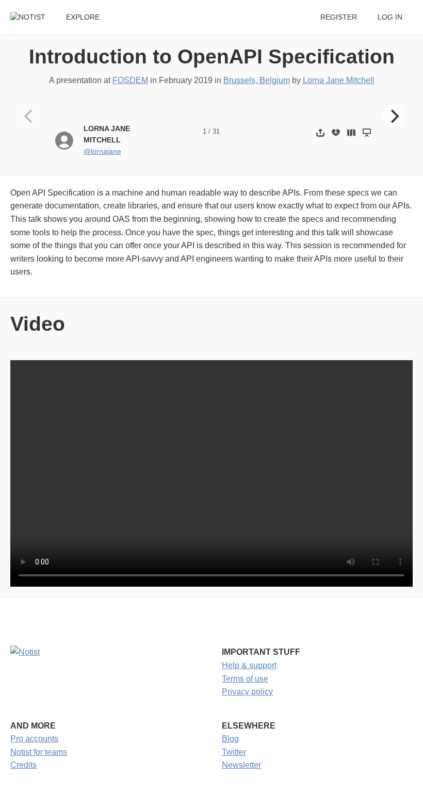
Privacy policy (247, 691)
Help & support (249, 665)
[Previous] (29, 116)
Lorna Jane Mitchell (339, 80)
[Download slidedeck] (336, 132)
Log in (390, 17)
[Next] (393, 116)
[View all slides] (351, 132)
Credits (23, 765)
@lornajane (102, 151)
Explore (83, 17)
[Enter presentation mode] (367, 132)
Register (338, 17)
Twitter (234, 752)
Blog (230, 738)
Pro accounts (34, 738)
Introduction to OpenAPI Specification (212, 56)
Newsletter (241, 765)
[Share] (320, 132)
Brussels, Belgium (256, 80)
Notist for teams (38, 752)
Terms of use (245, 678)
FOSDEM (130, 80)
